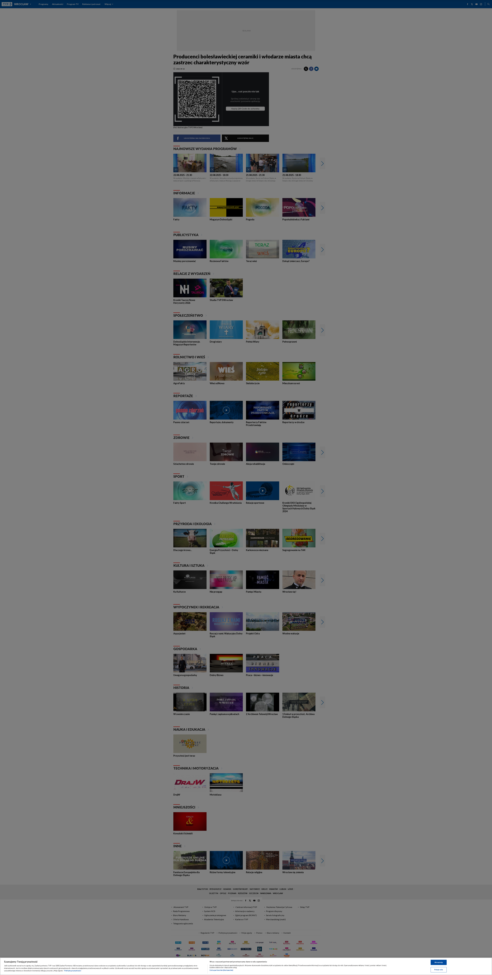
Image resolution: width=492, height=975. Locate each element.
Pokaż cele (438, 970)
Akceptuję (438, 962)
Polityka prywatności (72, 971)
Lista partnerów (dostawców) (221, 970)
